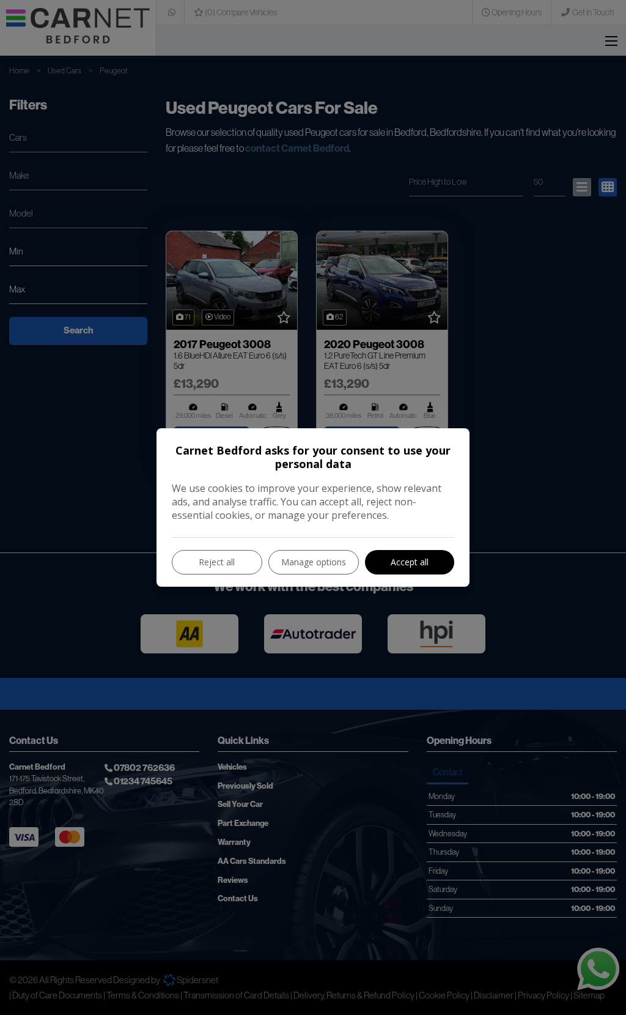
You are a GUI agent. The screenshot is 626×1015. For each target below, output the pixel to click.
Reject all (217, 562)
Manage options (313, 562)
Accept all (410, 562)
